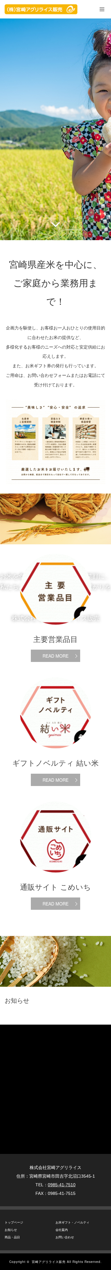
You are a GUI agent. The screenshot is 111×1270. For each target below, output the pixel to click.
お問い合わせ (65, 1237)
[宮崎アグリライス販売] (41, 9)
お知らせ (11, 1230)
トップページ (14, 1222)
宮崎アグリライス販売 (49, 1262)
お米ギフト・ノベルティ (72, 1222)
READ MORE (55, 656)
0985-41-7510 (62, 1184)
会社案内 (62, 1230)
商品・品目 (12, 1237)
